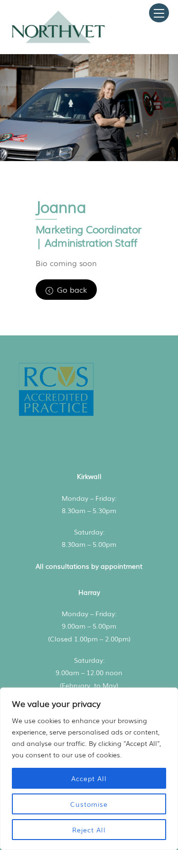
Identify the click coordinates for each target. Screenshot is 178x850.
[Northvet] (58, 41)
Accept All (89, 778)
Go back (72, 289)
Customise (89, 804)
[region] (89, 769)
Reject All (88, 829)
